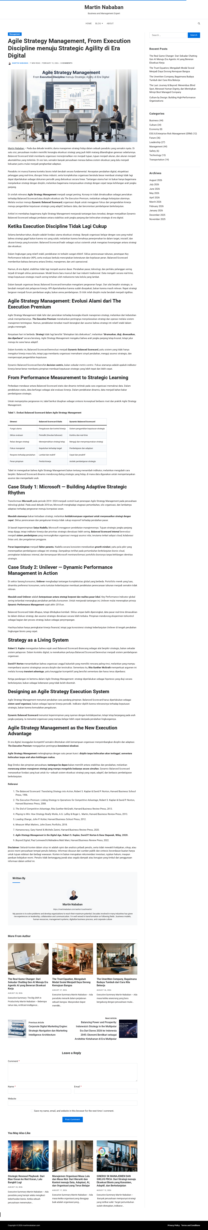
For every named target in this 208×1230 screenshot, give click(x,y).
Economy (154, 129)
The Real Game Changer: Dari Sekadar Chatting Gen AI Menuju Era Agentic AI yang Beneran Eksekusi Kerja (173, 59)
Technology (155, 155)
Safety (152, 151)
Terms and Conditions (190, 1225)
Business (154, 120)
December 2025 (157, 215)
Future (152, 137)
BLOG (98, 23)
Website (12, 1098)
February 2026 (156, 206)
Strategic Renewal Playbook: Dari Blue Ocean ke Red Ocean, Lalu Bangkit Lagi (26, 1179)
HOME (89, 23)
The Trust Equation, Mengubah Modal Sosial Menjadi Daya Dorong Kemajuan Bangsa (71, 982)
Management (14, 34)
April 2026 (154, 197)
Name (12, 1086)
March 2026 (155, 201)
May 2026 (154, 193)
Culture (153, 125)
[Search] (199, 23)
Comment (14, 1061)
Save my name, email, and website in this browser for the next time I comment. (74, 1111)
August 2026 (155, 180)
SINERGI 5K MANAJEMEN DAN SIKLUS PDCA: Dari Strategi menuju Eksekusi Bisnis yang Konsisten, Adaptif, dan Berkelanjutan (116, 1181)
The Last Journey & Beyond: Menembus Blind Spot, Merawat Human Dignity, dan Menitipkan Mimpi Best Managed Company (172, 89)
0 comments (66, 63)
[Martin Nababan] (73, 894)
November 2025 (157, 219)
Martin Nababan (104, 7)
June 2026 (154, 189)
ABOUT (110, 23)
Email (78, 1086)
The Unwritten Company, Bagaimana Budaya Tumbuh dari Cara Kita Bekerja (117, 982)
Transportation (156, 159)
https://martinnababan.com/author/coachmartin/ (72, 909)
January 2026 (156, 210)
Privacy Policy (174, 1225)
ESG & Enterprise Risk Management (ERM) (170, 133)
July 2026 (154, 184)
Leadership (154, 142)
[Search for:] (167, 35)
